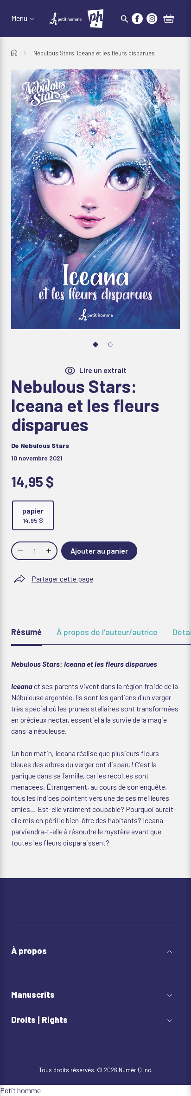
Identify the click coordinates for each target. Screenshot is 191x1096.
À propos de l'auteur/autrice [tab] (107, 632)
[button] (95, 951)
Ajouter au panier (99, 550)
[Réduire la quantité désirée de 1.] (19, 550)
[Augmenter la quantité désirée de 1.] (50, 550)
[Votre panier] (168, 19)
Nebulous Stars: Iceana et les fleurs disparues (94, 53)
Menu (19, 18)
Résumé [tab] (26, 632)
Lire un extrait (103, 370)
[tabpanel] (95, 753)
